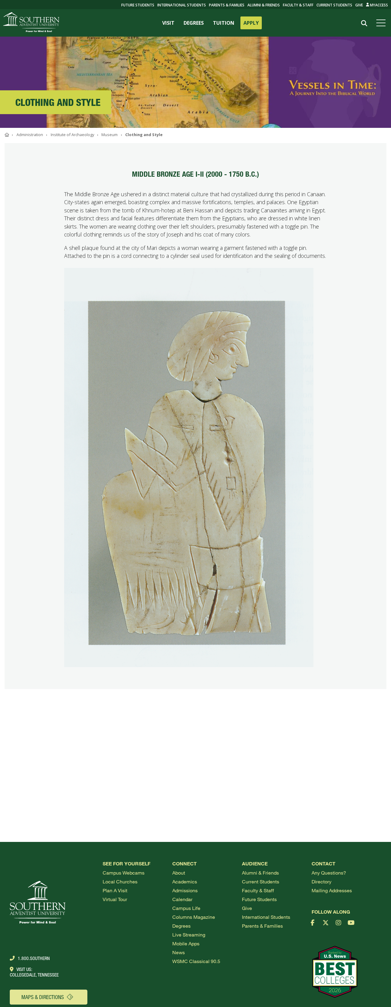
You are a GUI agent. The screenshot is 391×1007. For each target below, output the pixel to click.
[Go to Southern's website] (31, 23)
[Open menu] (382, 23)
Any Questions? (329, 872)
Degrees (181, 926)
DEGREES (194, 23)
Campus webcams (123, 872)
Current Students (334, 5)
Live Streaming (188, 934)
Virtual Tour (115, 899)
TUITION (223, 23)
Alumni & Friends (263, 5)
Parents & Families (226, 5)
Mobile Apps (185, 943)
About (178, 872)
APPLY (251, 23)
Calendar (182, 899)
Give (359, 5)
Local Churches (120, 881)
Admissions (185, 890)
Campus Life (186, 908)
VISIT (168, 23)
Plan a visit (115, 890)
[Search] (364, 23)
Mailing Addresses (332, 890)
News (178, 952)
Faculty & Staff (298, 5)
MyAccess (378, 5)
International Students (181, 5)
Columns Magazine (193, 917)
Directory (321, 881)
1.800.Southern (34, 958)
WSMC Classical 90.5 (196, 961)
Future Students (259, 899)
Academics (184, 881)
